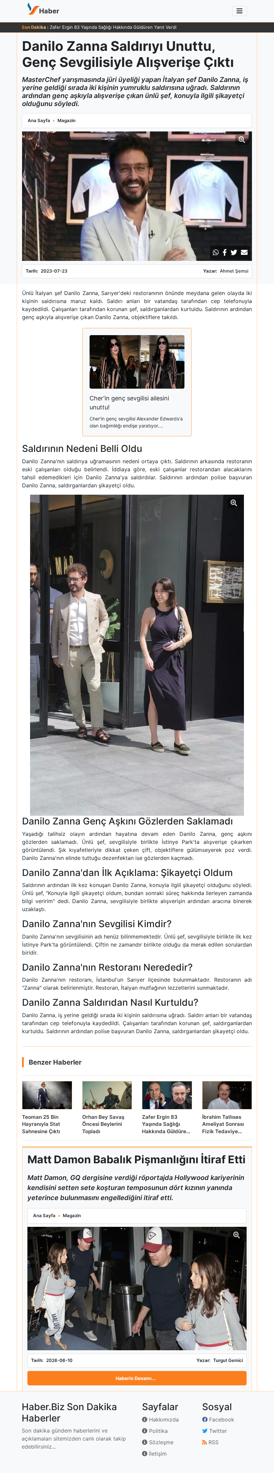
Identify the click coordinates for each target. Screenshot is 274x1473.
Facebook (221, 1419)
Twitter (217, 1431)
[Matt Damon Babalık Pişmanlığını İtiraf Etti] (137, 1288)
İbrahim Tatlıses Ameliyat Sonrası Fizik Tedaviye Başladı (107, 27)
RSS (213, 1442)
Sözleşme (160, 1442)
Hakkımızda (163, 1419)
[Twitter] (234, 253)
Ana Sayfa (39, 120)
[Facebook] (225, 253)
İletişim (157, 1453)
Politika (157, 1431)
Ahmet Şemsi (234, 271)
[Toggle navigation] (239, 11)
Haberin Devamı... (136, 1378)
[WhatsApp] (216, 253)
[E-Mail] (244, 253)
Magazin (66, 120)
